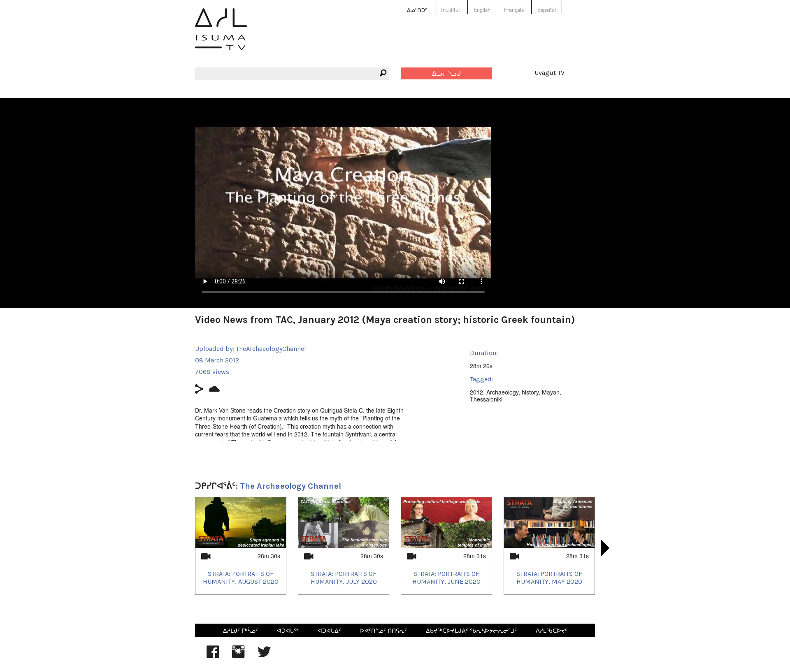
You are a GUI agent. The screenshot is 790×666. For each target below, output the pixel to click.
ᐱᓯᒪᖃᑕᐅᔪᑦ (551, 630)
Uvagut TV (549, 73)
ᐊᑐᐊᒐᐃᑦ (329, 630)
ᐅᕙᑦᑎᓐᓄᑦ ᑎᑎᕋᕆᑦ (383, 630)
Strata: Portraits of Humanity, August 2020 (241, 577)
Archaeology (502, 392)
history (530, 392)
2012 (476, 392)
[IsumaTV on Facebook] (213, 656)
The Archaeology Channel (290, 486)
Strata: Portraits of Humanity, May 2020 (549, 577)
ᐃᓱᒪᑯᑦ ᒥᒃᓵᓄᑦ (240, 630)
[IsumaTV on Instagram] (238, 656)
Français (514, 10)
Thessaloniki (486, 399)
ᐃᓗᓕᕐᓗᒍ (446, 73)
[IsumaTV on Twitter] (264, 656)
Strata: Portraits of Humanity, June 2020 (446, 577)
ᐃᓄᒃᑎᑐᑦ (417, 10)
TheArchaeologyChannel (271, 349)
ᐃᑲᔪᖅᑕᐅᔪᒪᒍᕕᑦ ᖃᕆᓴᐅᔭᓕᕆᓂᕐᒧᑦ (471, 630)
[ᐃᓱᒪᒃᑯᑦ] (221, 35)
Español (546, 10)
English (482, 10)
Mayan (551, 392)
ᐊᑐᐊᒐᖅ (288, 630)
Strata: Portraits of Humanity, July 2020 (344, 577)
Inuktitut (450, 10)
